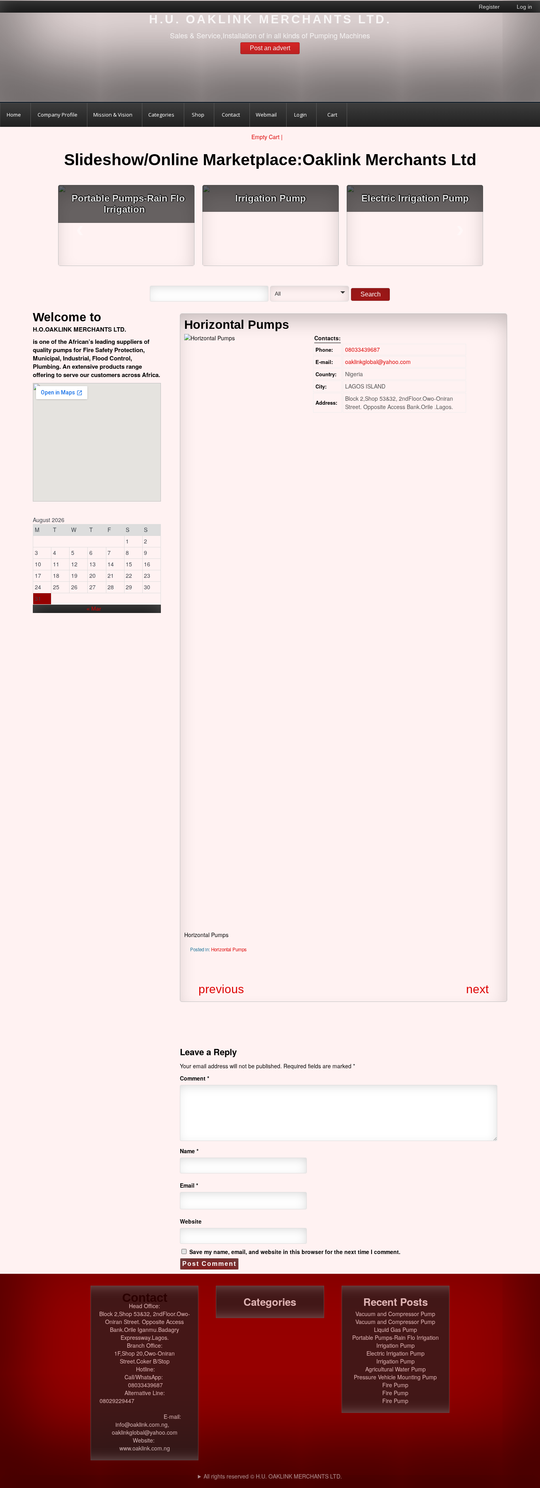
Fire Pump (395, 1385)
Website (191, 1221)
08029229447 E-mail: (145, 1408)
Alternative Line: (145, 1393)
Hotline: (145, 1369)
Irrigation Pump (270, 198)
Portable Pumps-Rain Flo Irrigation (128, 204)
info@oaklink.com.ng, (144, 1424)
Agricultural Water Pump (395, 1369)
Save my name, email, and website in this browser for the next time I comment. (294, 1252)
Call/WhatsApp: (144, 1377)
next (477, 989)
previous (221, 989)
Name (189, 1151)
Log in (524, 7)
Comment (194, 1078)
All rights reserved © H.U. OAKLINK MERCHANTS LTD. (273, 1476)
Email (189, 1185)
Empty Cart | (267, 137)
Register (489, 7)
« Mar (94, 608)
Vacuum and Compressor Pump (395, 1314)
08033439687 (362, 349)
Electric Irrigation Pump (414, 198)
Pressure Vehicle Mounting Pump (395, 1377)
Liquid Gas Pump (395, 1329)
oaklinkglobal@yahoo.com (378, 362)
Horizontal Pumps (229, 949)
